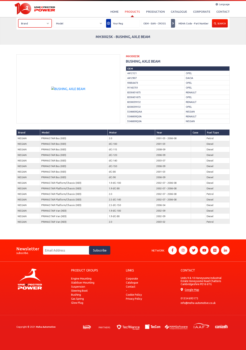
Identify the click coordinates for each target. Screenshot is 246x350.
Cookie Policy (134, 294)
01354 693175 (189, 298)
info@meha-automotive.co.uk (198, 302)
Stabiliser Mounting (82, 282)
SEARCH (221, 23)
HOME (114, 11)
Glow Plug (77, 302)
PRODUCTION (155, 11)
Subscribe (99, 250)
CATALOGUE (179, 11)
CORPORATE (201, 11)
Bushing (76, 294)
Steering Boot (79, 290)
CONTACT (223, 11)
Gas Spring (77, 298)
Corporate (132, 278)
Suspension (78, 286)
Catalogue (132, 282)
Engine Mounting (81, 278)
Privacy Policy (134, 298)
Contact (130, 286)
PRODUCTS (132, 11)
